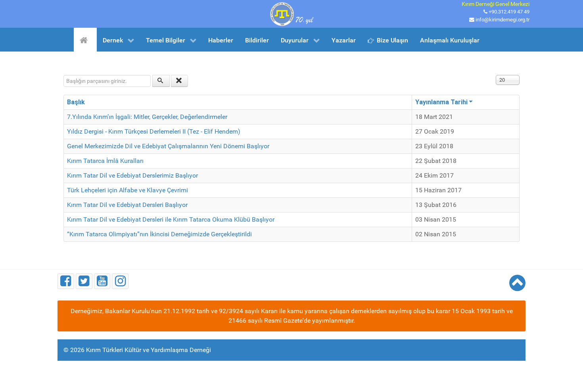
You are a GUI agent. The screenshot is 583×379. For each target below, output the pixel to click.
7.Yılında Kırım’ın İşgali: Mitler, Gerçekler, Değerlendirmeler (147, 117)
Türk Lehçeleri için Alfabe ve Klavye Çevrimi (127, 190)
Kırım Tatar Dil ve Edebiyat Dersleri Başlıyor (127, 205)
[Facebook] (66, 281)
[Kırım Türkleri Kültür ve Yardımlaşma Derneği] (291, 13)
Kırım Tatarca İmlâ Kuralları (105, 161)
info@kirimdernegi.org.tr (502, 20)
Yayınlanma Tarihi (441, 102)
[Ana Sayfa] (85, 40)
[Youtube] (102, 281)
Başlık (76, 102)
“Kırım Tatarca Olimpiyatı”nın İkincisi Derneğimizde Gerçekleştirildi (159, 234)
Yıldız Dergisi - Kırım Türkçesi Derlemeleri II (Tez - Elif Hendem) (153, 131)
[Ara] (161, 81)
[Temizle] (179, 81)
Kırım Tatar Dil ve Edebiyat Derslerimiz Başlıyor (132, 175)
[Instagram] (120, 281)
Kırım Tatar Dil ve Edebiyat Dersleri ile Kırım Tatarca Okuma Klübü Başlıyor (170, 219)
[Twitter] (84, 281)
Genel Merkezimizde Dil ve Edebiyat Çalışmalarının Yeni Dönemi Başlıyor (168, 146)
